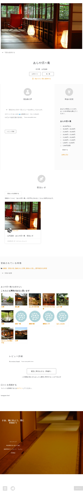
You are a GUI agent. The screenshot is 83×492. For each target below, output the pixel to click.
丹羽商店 (13, 453)
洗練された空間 (20, 268)
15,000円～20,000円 (69, 137)
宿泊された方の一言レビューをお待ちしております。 (26, 110)
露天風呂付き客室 (41, 268)
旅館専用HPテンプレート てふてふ (13, 449)
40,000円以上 (67, 126)
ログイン (78, 488)
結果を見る (65, 154)
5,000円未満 (66, 145)
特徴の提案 (8, 273)
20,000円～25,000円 (69, 134)
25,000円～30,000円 (69, 132)
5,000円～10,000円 (68, 143)
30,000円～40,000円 (69, 129)
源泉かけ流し (30, 268)
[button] (41, 52)
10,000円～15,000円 (69, 140)
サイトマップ (13, 441)
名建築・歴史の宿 (8, 268)
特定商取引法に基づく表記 (13, 445)
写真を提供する (10, 52)
